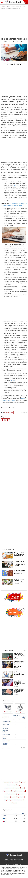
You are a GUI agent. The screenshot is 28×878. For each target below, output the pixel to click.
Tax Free (13, 380)
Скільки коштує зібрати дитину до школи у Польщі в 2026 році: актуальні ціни (19, 655)
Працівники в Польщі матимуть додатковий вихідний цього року (19, 673)
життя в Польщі (9, 412)
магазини (16, 782)
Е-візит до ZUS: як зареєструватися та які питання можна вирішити (19, 563)
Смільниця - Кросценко (5, 744)
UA (26, 2)
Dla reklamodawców (8, 861)
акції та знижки (11, 785)
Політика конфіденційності (16, 859)
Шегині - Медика (6, 740)
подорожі (22, 782)
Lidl (7, 794)
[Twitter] (5, 419)
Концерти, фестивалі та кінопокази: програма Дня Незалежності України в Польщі (19, 682)
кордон (19, 785)
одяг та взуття (20, 797)
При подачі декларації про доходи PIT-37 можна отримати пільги (14, 204)
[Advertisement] (14, 22)
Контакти (22, 861)
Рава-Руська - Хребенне (5, 731)
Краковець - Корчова (5, 737)
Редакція (16, 861)
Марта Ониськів (9, 408)
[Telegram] (8, 419)
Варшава (14, 803)
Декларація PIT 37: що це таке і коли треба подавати (19, 554)
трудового (16, 185)
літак (23, 788)
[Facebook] (2, 419)
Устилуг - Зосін (6, 724)
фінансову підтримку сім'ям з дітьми (14, 399)
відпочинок (20, 794)
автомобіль (12, 794)
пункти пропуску (21, 791)
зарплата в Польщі (19, 800)
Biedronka (17, 788)
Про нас (6, 859)
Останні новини (8, 650)
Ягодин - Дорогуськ (7, 721)
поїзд (14, 791)
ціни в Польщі (7, 791)
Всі (25, 650)
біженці (13, 797)
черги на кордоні (9, 800)
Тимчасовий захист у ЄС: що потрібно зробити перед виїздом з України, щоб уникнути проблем (19, 664)
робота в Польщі (8, 788)
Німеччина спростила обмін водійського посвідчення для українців (19, 690)
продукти (7, 797)
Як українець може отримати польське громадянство (19, 572)
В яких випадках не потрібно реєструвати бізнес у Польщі (19, 581)
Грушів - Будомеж (6, 734)
